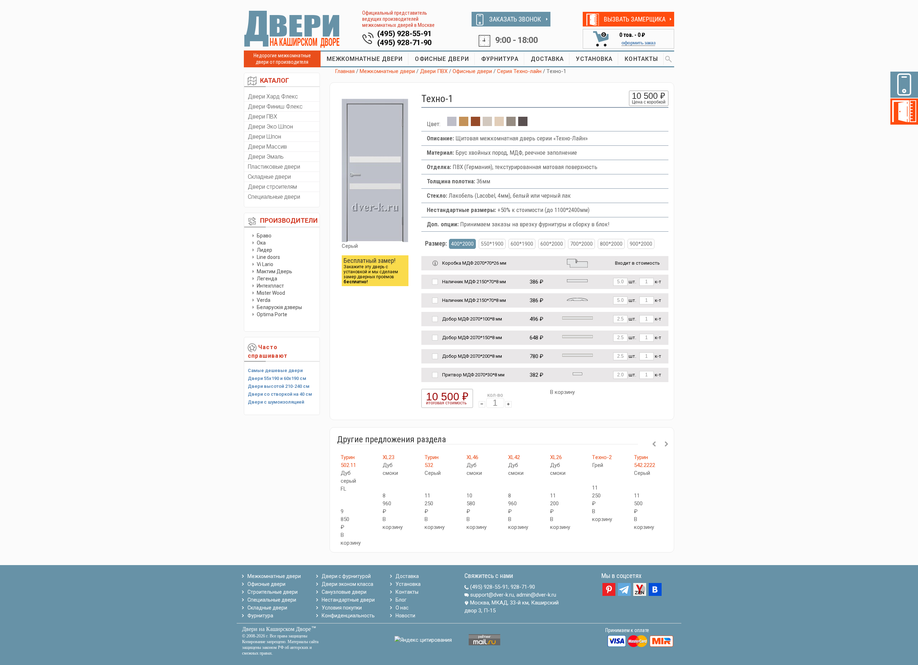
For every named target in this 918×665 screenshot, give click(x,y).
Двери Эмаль (266, 156)
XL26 (556, 457)
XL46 (472, 457)
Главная (345, 71)
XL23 (388, 457)
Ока (261, 243)
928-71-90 (523, 587)
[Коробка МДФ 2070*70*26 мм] (577, 262)
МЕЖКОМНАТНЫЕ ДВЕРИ (365, 59)
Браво (264, 235)
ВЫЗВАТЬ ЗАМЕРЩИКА (635, 19)
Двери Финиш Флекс (275, 106)
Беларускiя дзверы (279, 307)
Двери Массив (267, 146)
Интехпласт (270, 286)
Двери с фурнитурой (346, 576)
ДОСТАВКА (547, 59)
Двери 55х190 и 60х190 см (277, 378)
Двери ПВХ (262, 116)
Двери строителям (272, 186)
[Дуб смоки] (511, 123)
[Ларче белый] (487, 123)
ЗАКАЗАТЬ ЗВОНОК (515, 19)
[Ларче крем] (499, 123)
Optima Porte (272, 314)
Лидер (264, 250)
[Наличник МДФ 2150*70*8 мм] (577, 280)
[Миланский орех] (463, 123)
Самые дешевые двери (275, 370)
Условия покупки (342, 608)
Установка (408, 584)
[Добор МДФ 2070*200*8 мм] (577, 354)
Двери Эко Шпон (270, 126)
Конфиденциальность (348, 615)
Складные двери (269, 176)
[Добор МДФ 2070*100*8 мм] (577, 317)
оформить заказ (638, 42)
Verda (263, 300)
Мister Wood (271, 293)
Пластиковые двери (274, 166)
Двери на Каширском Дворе (276, 629)
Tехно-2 (602, 457)
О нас (402, 608)
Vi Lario (265, 264)
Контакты (407, 592)
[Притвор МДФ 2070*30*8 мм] (577, 373)
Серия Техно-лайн (519, 71)
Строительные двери (272, 592)
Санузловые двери (344, 592)
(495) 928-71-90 (404, 42)
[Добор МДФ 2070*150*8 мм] (577, 336)
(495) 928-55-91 (404, 33)
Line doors (268, 257)
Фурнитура (260, 615)
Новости (405, 615)
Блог (401, 600)
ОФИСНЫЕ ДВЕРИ (442, 59)
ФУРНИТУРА (500, 59)
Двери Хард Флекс (273, 96)
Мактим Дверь (274, 271)
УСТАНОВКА (594, 59)
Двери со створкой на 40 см (280, 394)
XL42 (514, 457)
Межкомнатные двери (387, 71)
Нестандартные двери (348, 600)
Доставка (407, 576)
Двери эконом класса (347, 584)
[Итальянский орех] (475, 123)
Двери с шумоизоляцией (276, 402)
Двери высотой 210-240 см (278, 386)
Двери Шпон (264, 136)
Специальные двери (274, 196)
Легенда (267, 278)
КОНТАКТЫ (641, 59)
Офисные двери (472, 71)
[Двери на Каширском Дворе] (292, 29)
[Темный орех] (522, 123)
